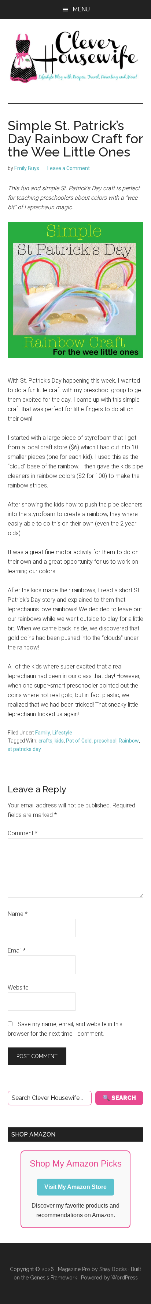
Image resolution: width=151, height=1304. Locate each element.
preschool (105, 741)
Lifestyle (62, 733)
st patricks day (24, 749)
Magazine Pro (74, 1269)
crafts (45, 741)
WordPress (124, 1278)
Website (18, 987)
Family (42, 733)
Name (17, 913)
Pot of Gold (79, 741)
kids (59, 741)
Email (17, 950)
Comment (22, 833)
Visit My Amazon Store (75, 1187)
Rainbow (129, 741)
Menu (81, 9)
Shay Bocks (113, 1269)
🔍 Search (119, 1097)
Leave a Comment (68, 168)
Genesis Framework (53, 1278)
